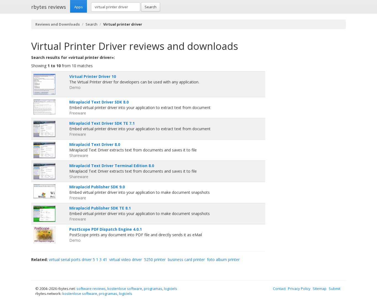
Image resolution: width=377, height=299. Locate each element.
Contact (279, 288)
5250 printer (155, 259)
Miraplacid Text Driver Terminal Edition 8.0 (111, 165)
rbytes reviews (48, 7)
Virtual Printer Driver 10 (92, 76)
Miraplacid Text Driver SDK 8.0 (99, 102)
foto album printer (223, 259)
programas (153, 288)
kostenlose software (124, 288)
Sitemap (319, 288)
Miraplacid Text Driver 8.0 (94, 144)
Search (150, 6)
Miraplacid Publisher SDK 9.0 (97, 186)
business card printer (186, 259)
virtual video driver (125, 259)
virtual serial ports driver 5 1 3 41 (78, 259)
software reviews (91, 288)
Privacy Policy (299, 288)
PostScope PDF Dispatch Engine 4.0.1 (105, 229)
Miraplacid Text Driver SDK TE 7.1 (102, 123)
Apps (78, 6)
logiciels (170, 288)
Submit (334, 288)
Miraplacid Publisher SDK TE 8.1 (100, 208)
